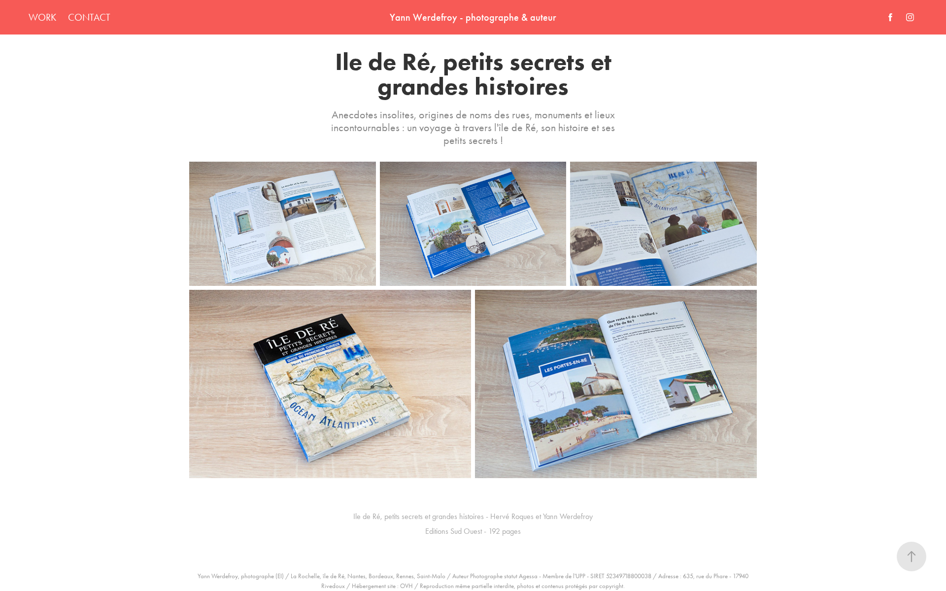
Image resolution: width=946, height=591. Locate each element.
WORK (42, 17)
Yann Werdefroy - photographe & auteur (473, 17)
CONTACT (89, 17)
